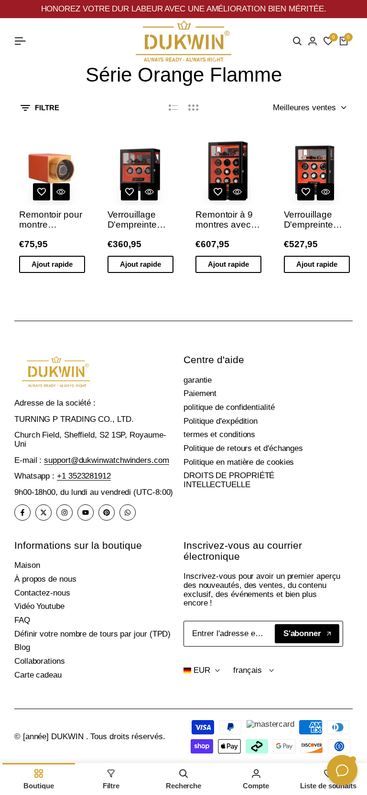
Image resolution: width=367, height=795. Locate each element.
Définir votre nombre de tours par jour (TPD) (92, 633)
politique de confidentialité (229, 407)
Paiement (200, 393)
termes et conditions (219, 434)
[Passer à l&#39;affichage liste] (173, 108)
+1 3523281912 (84, 476)
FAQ (22, 620)
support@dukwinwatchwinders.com (106, 460)
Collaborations (39, 661)
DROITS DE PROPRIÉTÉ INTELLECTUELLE (229, 480)
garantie (198, 380)
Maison (27, 565)
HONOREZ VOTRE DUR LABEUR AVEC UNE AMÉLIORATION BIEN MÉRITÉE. (183, 8)
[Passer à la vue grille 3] (193, 108)
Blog (22, 647)
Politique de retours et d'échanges (243, 448)
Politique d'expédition (221, 421)
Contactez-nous (42, 592)
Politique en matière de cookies (239, 462)
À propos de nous (45, 579)
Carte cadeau (38, 675)
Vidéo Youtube (39, 606)
